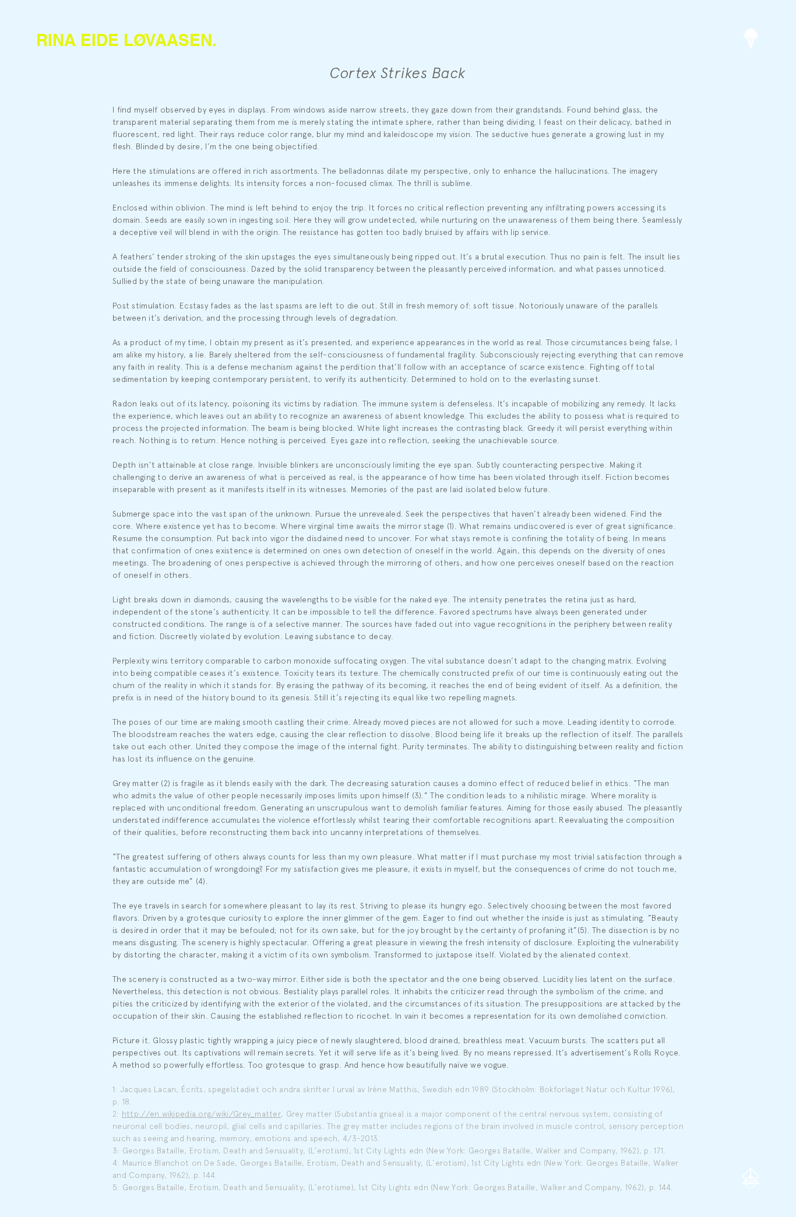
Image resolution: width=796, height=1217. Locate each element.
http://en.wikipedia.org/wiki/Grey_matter (201, 1113)
